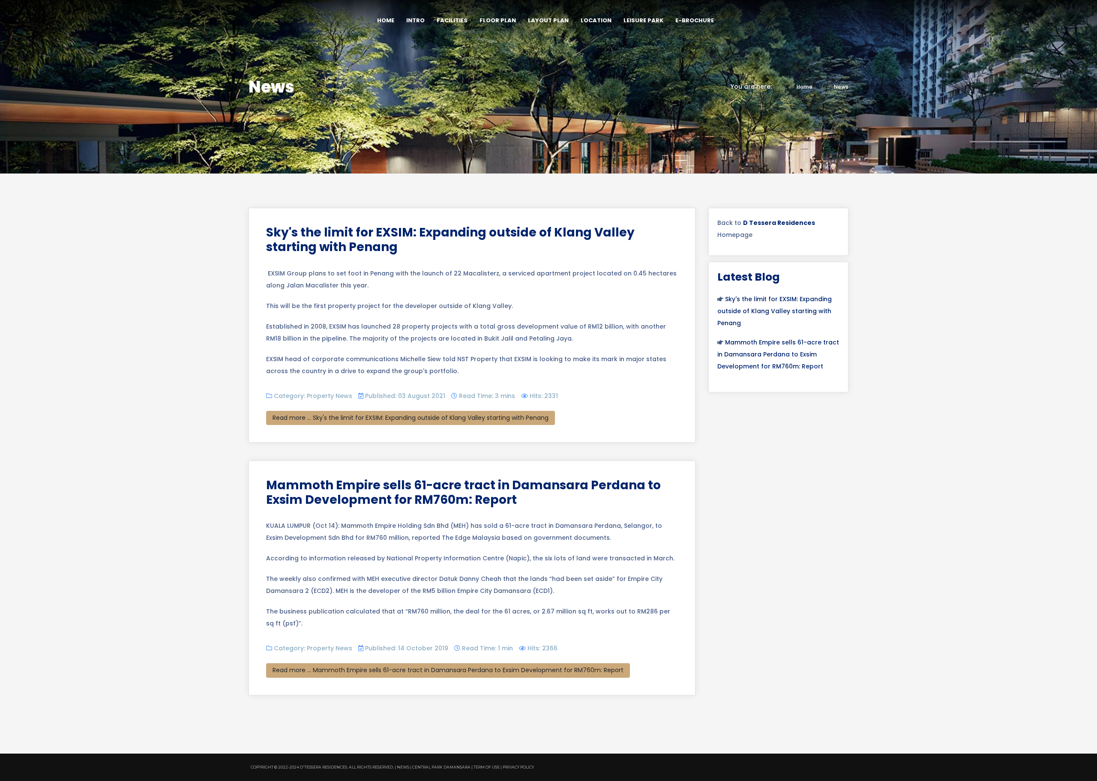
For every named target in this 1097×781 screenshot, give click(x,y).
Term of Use (487, 767)
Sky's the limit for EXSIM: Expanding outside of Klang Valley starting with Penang (450, 239)
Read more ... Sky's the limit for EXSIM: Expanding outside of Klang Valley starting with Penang (410, 417)
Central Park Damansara (441, 767)
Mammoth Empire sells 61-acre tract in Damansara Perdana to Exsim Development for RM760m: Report (463, 492)
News (403, 767)
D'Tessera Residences (323, 767)
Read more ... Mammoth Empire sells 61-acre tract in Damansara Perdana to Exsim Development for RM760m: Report (448, 670)
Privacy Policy (518, 767)
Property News (329, 396)
